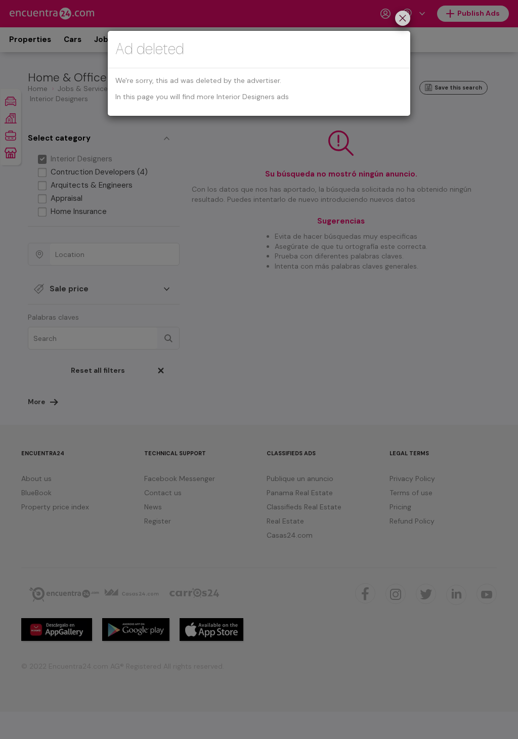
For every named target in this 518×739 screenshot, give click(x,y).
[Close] (402, 19)
